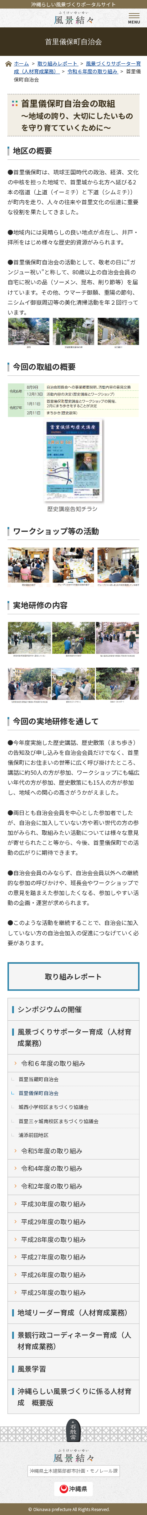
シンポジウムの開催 (49, 1009)
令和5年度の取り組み (51, 1150)
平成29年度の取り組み (53, 1221)
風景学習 (31, 1368)
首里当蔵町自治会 (39, 1079)
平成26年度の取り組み (53, 1274)
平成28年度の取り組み (53, 1239)
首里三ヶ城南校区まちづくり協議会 (58, 1121)
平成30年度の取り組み (53, 1203)
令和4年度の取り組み (51, 1168)
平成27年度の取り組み (53, 1256)
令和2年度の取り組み (51, 1185)
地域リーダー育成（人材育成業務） (74, 1312)
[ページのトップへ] (73, 1430)
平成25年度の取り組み (53, 1292)
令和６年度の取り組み (53, 1063)
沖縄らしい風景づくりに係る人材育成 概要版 (74, 1397)
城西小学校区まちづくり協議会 (53, 1106)
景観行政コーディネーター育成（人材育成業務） (74, 1340)
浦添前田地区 (34, 1134)
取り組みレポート (73, 976)
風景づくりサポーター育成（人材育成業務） (74, 1037)
